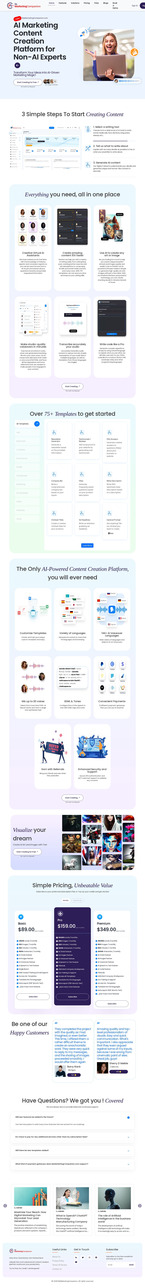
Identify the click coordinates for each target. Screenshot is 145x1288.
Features (62, 3)
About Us (56, 1259)
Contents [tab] (20, 449)
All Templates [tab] (22, 423)
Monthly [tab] (65, 900)
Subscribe (33, 996)
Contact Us (57, 1272)
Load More (87, 545)
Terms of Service (59, 1268)
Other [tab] (18, 519)
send (131, 1267)
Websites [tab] (20, 510)
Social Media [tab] (22, 493)
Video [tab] (19, 501)
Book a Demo (115, 5)
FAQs (96, 3)
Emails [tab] (19, 467)
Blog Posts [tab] (21, 441)
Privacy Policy (58, 1264)
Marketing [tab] (20, 484)
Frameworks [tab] (21, 475)
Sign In (135, 5)
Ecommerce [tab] (21, 458)
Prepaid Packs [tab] (77, 900)
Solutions (75, 3)
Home (51, 3)
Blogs (105, 3)
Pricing (87, 3)
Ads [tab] (18, 432)
